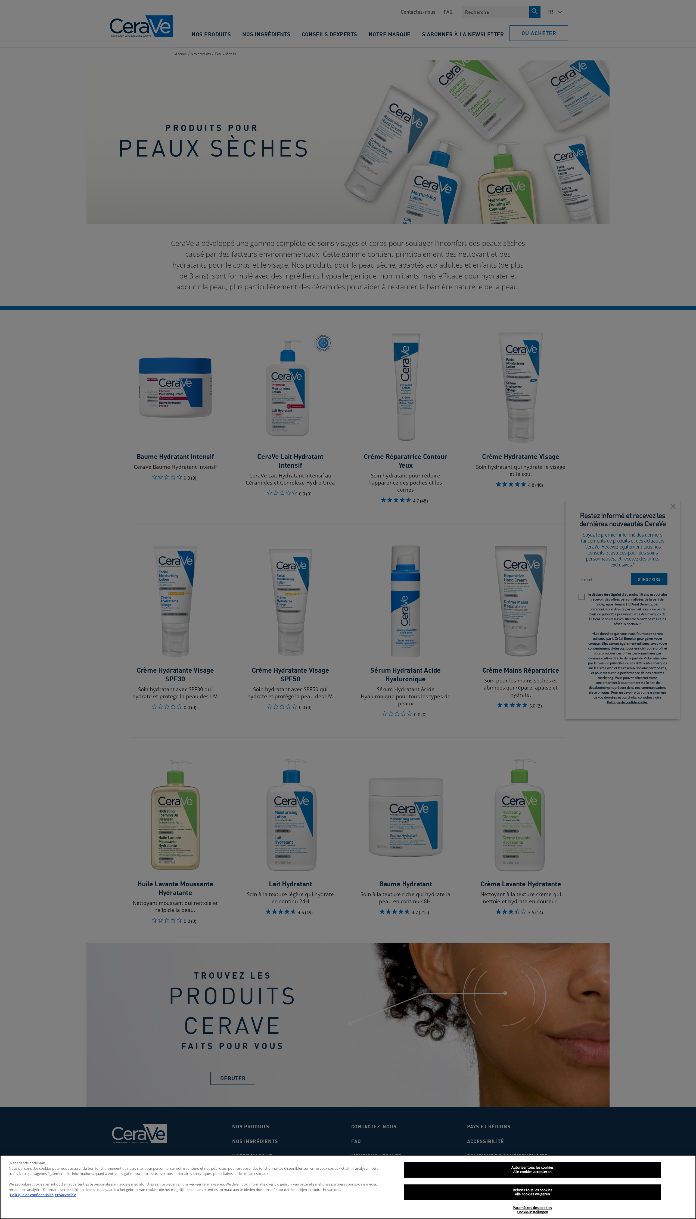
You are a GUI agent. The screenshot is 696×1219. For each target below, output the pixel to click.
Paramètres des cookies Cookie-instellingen (532, 1210)
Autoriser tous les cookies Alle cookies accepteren (532, 1169)
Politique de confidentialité (32, 1194)
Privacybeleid (65, 1194)
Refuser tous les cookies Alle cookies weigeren (532, 1192)
